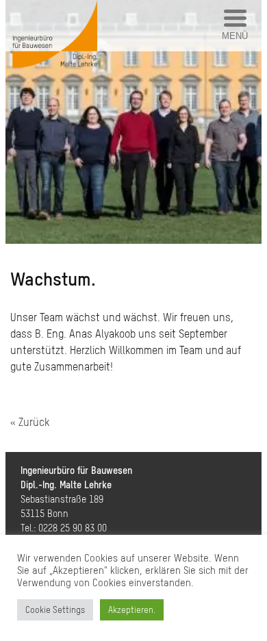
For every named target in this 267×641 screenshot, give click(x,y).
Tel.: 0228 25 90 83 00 (64, 528)
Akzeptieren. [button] (131, 610)
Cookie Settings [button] (55, 610)
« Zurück (29, 422)
